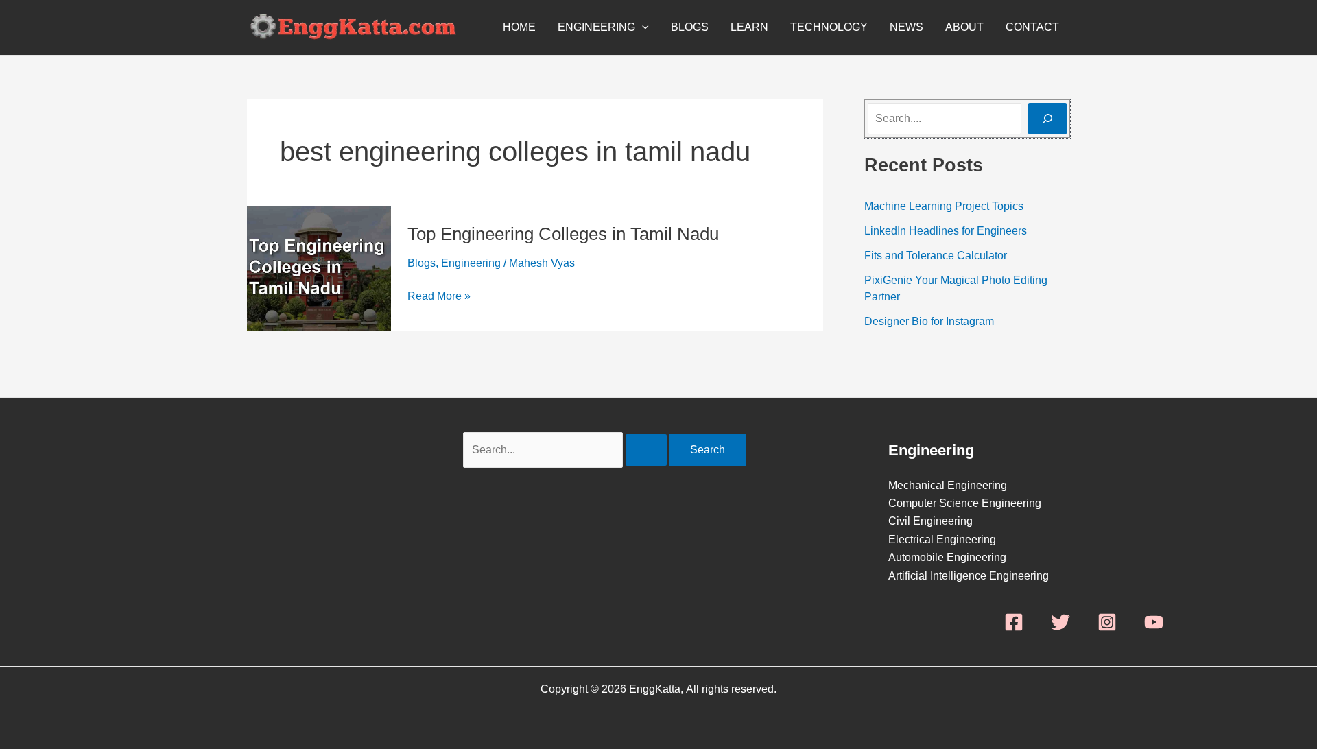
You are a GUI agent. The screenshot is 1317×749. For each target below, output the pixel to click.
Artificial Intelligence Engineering (968, 576)
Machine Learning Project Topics (943, 206)
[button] (642, 27)
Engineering (596, 27)
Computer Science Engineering (964, 503)
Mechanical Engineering (947, 485)
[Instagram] (1107, 622)
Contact (1032, 27)
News (906, 27)
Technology (829, 27)
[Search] (1047, 118)
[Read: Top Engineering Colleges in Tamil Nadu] (319, 268)
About (964, 27)
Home (519, 27)
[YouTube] (1153, 622)
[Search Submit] (646, 450)
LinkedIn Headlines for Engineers (945, 231)
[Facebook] (1013, 622)
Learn (749, 27)
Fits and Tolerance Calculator (935, 255)
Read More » (439, 296)
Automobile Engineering (947, 557)
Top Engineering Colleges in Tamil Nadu (563, 234)
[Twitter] (1060, 622)
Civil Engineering (930, 521)
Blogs (690, 27)
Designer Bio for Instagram (929, 321)
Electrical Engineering (942, 539)
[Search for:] (566, 449)
